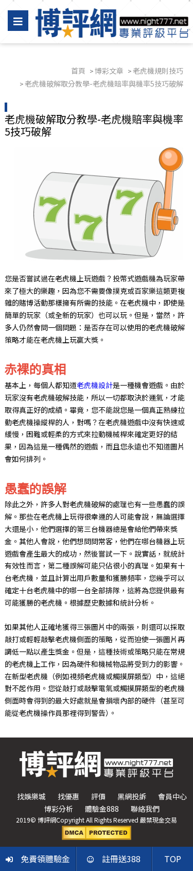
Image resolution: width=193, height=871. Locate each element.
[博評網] (112, 21)
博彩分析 (58, 808)
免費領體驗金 (45, 858)
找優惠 (68, 796)
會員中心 (172, 796)
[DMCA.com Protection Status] (96, 832)
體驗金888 (102, 808)
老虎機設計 (95, 385)
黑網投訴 (131, 796)
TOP (172, 858)
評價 (98, 796)
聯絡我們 (145, 808)
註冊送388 (121, 858)
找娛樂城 (31, 796)
